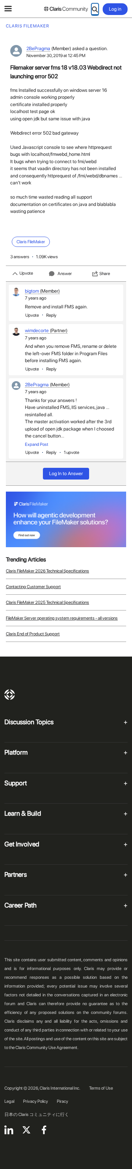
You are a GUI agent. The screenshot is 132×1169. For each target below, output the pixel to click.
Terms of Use (101, 1088)
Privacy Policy (35, 1101)
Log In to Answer (66, 473)
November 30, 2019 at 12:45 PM (55, 55)
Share (104, 273)
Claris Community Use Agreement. (46, 1047)
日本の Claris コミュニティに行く (36, 1114)
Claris (9, 694)
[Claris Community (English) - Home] (66, 9)
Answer (65, 273)
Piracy (62, 1101)
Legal (9, 1101)
